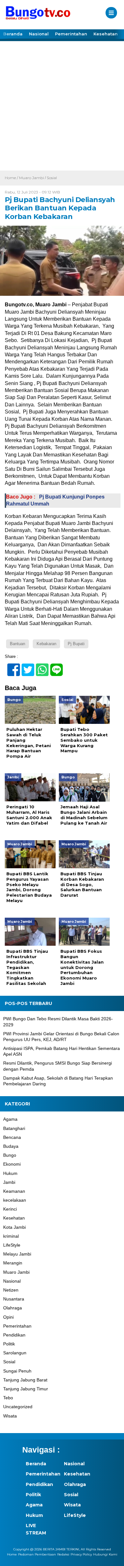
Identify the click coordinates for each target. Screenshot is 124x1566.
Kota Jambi (14, 1227)
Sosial (52, 177)
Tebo (8, 1397)
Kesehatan (105, 33)
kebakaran (46, 643)
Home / (12, 177)
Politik (9, 1343)
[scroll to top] (113, 1557)
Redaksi (63, 1554)
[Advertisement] (62, 105)
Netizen (10, 1290)
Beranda (13, 33)
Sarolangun (14, 1352)
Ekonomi (12, 1164)
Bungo (9, 1155)
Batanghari (14, 1128)
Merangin (12, 1262)
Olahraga (12, 1307)
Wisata (10, 1415)
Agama (10, 1119)
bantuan (17, 643)
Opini (8, 1317)
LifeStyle (11, 1245)
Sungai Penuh (17, 1370)
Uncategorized (17, 1406)
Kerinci (10, 1209)
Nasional (39, 33)
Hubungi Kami (105, 1554)
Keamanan (14, 1191)
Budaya (10, 1146)
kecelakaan (14, 1200)
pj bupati (76, 643)
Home (12, 1554)
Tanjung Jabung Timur (25, 1388)
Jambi (9, 1182)
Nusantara (13, 1298)
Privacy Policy (81, 1554)
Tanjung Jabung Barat (25, 1379)
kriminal (11, 1236)
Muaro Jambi (31, 177)
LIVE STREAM (36, 1529)
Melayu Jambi (17, 1253)
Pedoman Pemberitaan (37, 1554)
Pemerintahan (71, 33)
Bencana (12, 1137)
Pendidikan (14, 1334)
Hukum (10, 1173)
